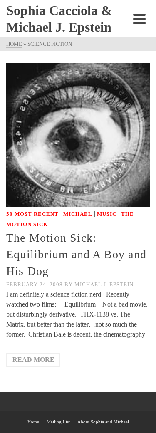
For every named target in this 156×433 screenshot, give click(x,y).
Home (33, 421)
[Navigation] (139, 18)
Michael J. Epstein (104, 284)
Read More (33, 359)
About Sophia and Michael (103, 421)
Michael (77, 214)
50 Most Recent (32, 214)
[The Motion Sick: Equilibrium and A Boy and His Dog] (78, 134)
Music (106, 214)
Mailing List (58, 421)
